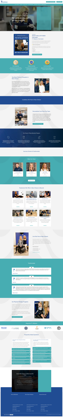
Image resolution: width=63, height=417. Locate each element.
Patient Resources (30, 4)
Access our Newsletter (37, 54)
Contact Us (39, 4)
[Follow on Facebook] (10, 414)
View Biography (18, 175)
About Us (18, 4)
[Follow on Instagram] (11, 414)
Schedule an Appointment (36, 252)
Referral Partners (44, 4)
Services (21, 4)
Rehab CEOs (50, 414)
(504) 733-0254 (24, 384)
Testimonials (35, 4)
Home (15, 4)
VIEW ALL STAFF (31, 180)
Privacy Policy (60, 414)
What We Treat (25, 4)
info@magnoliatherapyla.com (16, 406)
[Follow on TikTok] (12, 414)
